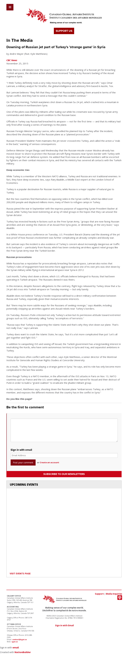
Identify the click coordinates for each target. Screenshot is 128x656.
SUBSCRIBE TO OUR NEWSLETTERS (64, 474)
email (15, 647)
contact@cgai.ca (19, 639)
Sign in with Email (64, 625)
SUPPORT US (64, 31)
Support (99, 593)
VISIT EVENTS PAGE (20, 573)
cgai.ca (15, 642)
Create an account (49, 462)
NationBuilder (23, 652)
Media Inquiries (114, 593)
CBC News (11, 60)
